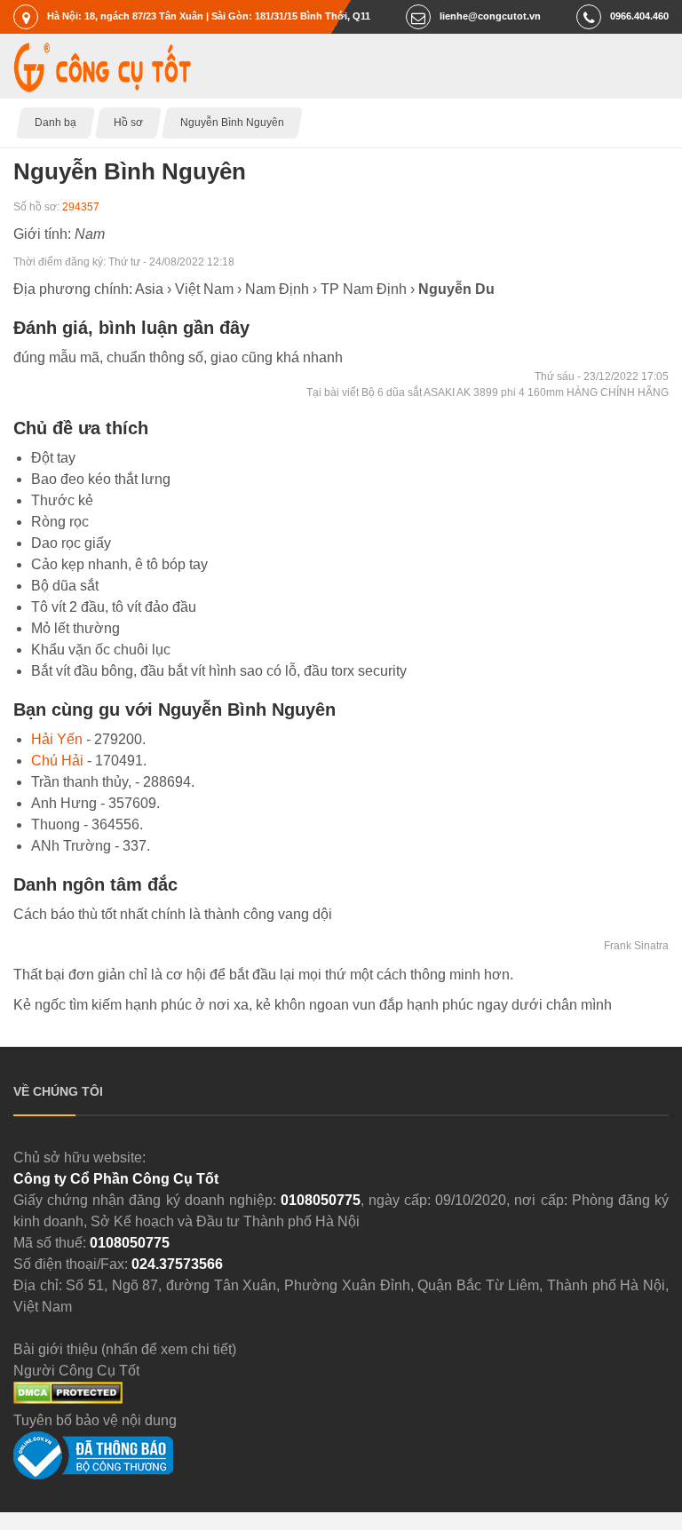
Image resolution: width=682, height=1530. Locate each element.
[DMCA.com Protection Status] (68, 1399)
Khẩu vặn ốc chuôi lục (100, 649)
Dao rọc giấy (71, 543)
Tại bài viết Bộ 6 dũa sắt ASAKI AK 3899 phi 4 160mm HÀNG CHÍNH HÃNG (487, 392)
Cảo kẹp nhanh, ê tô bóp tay (119, 564)
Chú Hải (57, 760)
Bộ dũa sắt (65, 585)
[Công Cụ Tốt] (102, 87)
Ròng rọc (60, 521)
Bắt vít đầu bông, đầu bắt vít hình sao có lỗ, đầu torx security (219, 670)
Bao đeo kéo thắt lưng (100, 479)
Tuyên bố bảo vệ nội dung (95, 1420)
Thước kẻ (62, 500)
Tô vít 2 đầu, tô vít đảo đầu (113, 606)
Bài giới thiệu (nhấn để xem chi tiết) (124, 1349)
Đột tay (53, 457)
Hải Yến (57, 739)
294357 (80, 207)
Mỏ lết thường (75, 628)
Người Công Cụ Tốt (76, 1370)
